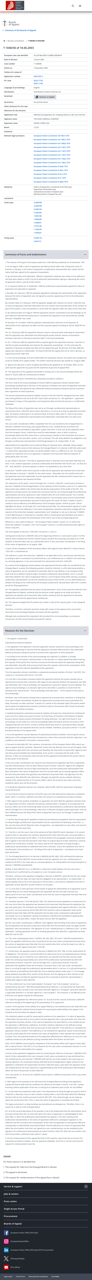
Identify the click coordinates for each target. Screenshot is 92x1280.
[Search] (73, 6)
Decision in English (47, 97)
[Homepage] (4, 41)
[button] (46, 254)
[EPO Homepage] (15, 6)
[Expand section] (86, 1186)
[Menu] (80, 6)
